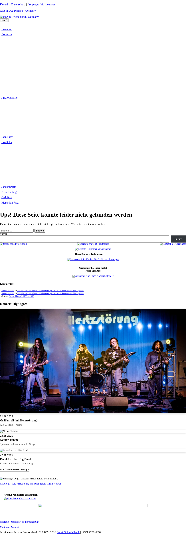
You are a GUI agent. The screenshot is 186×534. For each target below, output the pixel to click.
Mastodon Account (9, 527)
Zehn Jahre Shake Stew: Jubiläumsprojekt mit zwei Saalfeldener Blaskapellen (50, 290)
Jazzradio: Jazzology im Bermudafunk (19, 521)
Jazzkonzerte (8, 186)
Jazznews (6, 29)
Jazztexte (6, 34)
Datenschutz (18, 4)
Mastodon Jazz (10, 202)
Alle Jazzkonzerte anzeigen (14, 469)
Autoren (51, 4)
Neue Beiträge (9, 192)
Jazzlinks (6, 142)
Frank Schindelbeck (68, 532)
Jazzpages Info (35, 4)
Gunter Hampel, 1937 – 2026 (21, 296)
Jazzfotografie (9, 97)
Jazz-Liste (7, 136)
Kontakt (4, 4)
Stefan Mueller (7, 290)
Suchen (3, 234)
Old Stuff (6, 197)
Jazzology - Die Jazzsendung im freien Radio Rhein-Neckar (30, 483)
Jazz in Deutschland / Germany (18, 10)
